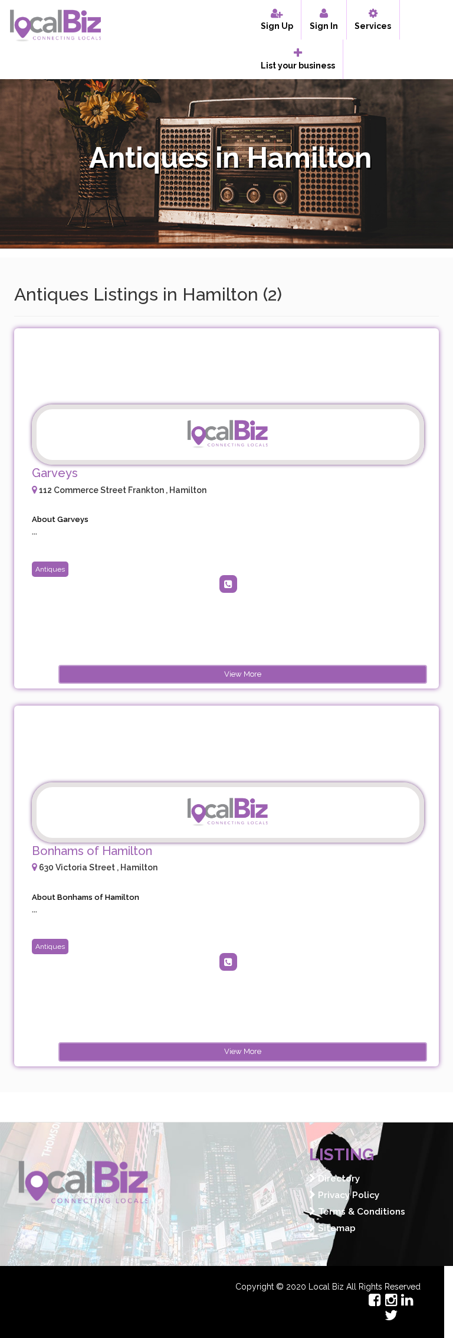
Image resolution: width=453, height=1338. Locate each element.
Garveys (55, 473)
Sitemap (336, 1228)
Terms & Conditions (360, 1211)
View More (242, 674)
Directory (338, 1178)
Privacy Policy (347, 1195)
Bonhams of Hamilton (92, 851)
